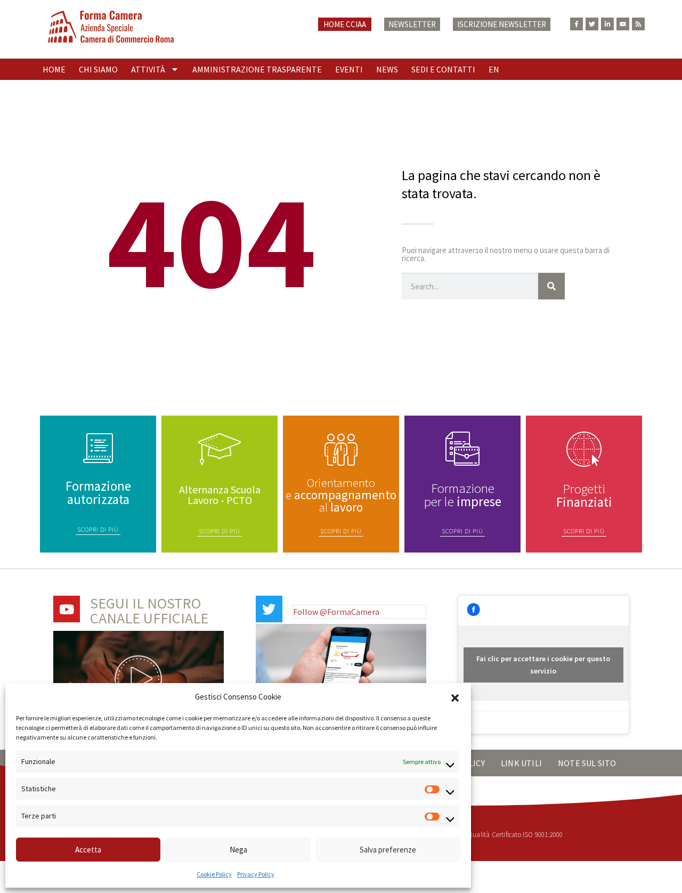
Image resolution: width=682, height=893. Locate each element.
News (387, 69)
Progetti (584, 495)
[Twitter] (592, 24)
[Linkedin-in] (607, 24)
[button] (455, 697)
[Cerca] (551, 286)
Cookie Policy (214, 874)
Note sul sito (587, 763)
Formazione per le (462, 495)
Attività (148, 69)
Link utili (521, 763)
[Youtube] (622, 24)
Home (54, 69)
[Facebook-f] (576, 24)
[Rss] (638, 24)
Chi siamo (98, 69)
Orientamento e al (341, 495)
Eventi (349, 69)
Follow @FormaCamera (336, 611)
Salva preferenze (388, 850)
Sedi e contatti (443, 69)
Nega (238, 850)
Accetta (88, 850)
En (494, 69)
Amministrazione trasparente (257, 69)
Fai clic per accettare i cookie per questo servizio (543, 665)
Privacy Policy (255, 874)
